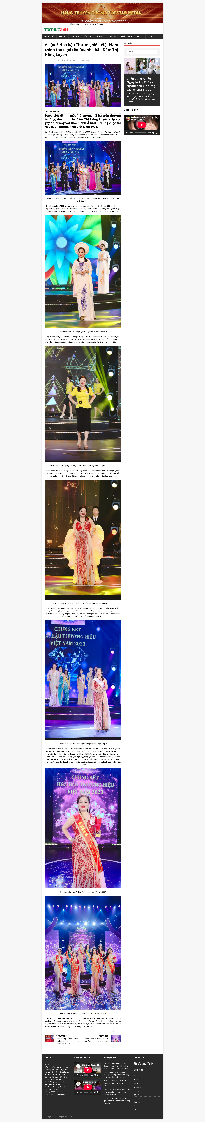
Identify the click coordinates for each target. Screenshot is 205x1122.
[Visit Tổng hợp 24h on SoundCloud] (144, 1064)
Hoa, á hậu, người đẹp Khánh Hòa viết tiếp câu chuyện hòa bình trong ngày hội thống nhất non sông (116, 1074)
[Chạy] (127, 136)
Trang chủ (49, 36)
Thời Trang (126, 36)
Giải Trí (140, 36)
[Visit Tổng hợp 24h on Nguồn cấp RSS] (152, 1064)
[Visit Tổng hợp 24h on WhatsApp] (139, 1064)
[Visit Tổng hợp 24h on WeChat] (135, 1064)
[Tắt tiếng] (153, 136)
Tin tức (62, 36)
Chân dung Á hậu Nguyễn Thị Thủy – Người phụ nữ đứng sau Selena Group (117, 1083)
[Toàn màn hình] (157, 136)
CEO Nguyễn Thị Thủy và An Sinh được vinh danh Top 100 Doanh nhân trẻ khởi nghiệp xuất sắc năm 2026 (117, 1065)
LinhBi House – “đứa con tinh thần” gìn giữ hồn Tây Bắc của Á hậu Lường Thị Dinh (117, 1100)
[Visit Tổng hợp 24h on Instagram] (148, 1064)
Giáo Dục (75, 36)
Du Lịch (100, 36)
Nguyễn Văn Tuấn (70, 60)
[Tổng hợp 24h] (102, 21)
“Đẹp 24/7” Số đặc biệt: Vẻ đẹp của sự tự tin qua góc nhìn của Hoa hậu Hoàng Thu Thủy (117, 1092)
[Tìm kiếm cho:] (142, 52)
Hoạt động (137, 1087)
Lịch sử (136, 1095)
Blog (150, 36)
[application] (142, 128)
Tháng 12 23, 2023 (54, 60)
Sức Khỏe (88, 36)
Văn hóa (137, 1110)
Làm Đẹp (112, 36)
